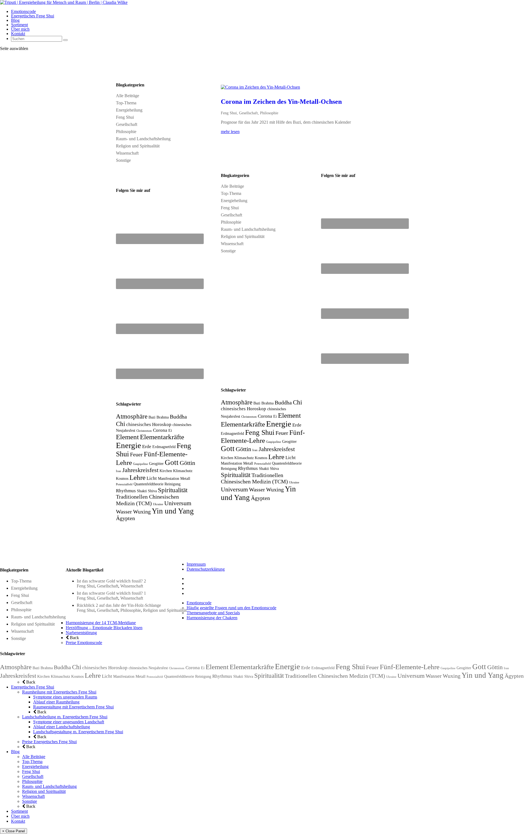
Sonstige (123, 160)
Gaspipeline (140, 463)
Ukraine (158, 504)
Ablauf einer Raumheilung (56, 702)
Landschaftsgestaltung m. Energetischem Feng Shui (78, 731)
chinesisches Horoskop (148, 424)
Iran (118, 471)
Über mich (20, 29)
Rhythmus (126, 490)
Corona (160, 430)
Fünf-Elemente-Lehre (409, 667)
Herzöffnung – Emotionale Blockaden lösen (104, 627)
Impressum (196, 564)
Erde (146, 446)
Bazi (152, 417)
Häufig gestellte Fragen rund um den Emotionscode (231, 607)
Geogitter (156, 463)
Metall (185, 478)
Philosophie (126, 131)
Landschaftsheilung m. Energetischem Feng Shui (64, 716)
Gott (172, 462)
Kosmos (122, 478)
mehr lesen (230, 131)
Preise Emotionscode (84, 642)
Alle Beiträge (127, 95)
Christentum (144, 430)
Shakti (142, 491)
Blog (15, 20)
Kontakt (18, 33)
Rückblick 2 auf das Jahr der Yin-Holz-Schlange (119, 605)
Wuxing (142, 512)
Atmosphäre (131, 416)
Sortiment (19, 24)
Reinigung (173, 484)
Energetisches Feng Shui (32, 16)
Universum (177, 503)
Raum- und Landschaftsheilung (143, 138)
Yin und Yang (173, 511)
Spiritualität (172, 490)
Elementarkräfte (162, 437)
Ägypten (125, 518)
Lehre (137, 477)
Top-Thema (126, 102)
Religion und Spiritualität (138, 146)
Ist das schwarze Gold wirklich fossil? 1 (111, 593)
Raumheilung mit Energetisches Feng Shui (59, 692)
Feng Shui (125, 117)
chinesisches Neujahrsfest (148, 668)
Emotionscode (23, 11)
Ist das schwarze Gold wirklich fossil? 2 (111, 581)
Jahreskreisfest (140, 470)
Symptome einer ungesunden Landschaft (68, 721)
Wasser (124, 512)
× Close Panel (13, 831)
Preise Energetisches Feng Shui (49, 741)
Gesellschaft (126, 124)
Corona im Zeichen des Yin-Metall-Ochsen (281, 101)
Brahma (163, 417)
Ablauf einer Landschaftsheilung (61, 726)
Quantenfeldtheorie (148, 484)
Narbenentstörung (81, 632)
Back (74, 637)
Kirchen (166, 470)
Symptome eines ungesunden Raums (65, 697)
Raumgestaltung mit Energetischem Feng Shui (73, 707)
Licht (152, 478)
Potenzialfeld (124, 484)
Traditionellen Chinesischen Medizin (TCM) (335, 676)
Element (127, 437)
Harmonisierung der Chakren (212, 617)
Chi (120, 423)
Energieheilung (129, 110)
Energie (128, 445)
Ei (170, 430)
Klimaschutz (182, 470)
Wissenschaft (127, 153)
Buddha (178, 417)
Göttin (187, 463)
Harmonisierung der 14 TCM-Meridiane (101, 622)
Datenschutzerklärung (206, 569)
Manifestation (168, 478)
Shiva (152, 491)
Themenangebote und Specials (213, 612)
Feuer (136, 454)
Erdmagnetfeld (164, 446)
